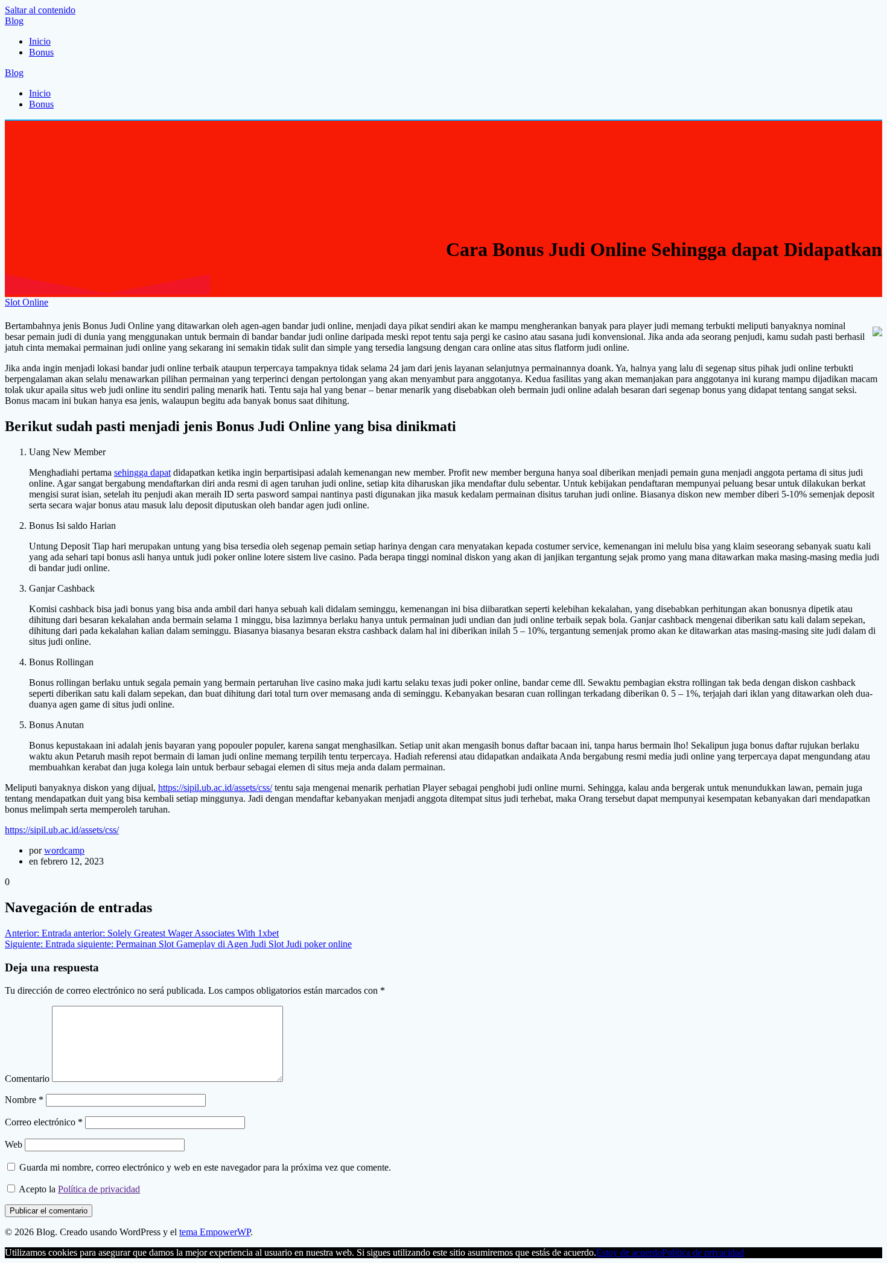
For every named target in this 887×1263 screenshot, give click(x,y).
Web (13, 1144)
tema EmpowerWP (214, 1232)
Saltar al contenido (40, 10)
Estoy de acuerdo (629, 1252)
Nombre (24, 1100)
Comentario (27, 1078)
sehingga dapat (142, 472)
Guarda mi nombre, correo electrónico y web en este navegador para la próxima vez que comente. (205, 1167)
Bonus (41, 52)
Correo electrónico (44, 1122)
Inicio (40, 41)
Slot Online (26, 302)
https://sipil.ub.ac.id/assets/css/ (215, 787)
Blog (14, 21)
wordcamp (64, 850)
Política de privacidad (99, 1189)
